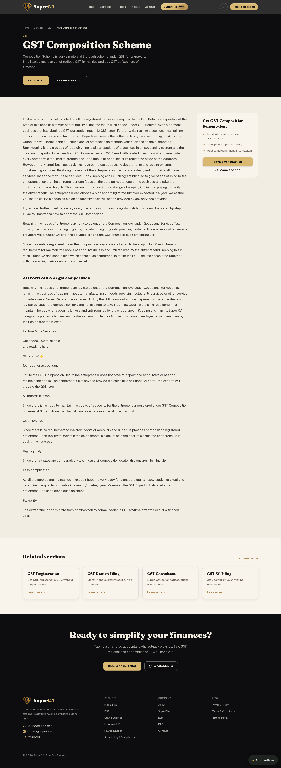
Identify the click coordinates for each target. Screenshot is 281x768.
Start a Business (114, 717)
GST (50, 27)
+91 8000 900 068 (227, 170)
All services (246, 558)
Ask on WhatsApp (70, 80)
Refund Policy (220, 717)
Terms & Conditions (223, 711)
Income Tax (111, 704)
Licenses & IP (112, 724)
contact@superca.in (39, 731)
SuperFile (174, 7)
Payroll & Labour (113, 730)
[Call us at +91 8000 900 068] (224, 7)
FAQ (160, 724)
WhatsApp (33, 737)
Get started (35, 80)
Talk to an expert (244, 7)
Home (90, 7)
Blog (123, 7)
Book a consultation (227, 161)
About (136, 7)
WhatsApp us (163, 666)
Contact (150, 7)
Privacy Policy (220, 704)
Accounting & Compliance (119, 737)
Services (105, 7)
